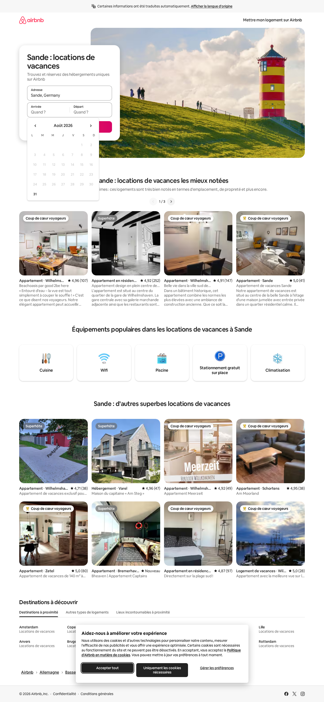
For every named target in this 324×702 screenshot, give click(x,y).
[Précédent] (153, 201)
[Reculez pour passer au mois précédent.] (35, 125)
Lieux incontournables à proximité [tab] (143, 612)
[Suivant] (171, 201)
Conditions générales (97, 694)
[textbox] (48, 112)
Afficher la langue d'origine (211, 6)
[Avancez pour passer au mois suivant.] (90, 125)
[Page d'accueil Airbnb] (31, 20)
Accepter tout (107, 668)
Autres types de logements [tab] (87, 612)
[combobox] (69, 95)
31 (35, 194)
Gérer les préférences (217, 668)
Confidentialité (64, 694)
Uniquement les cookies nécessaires (162, 670)
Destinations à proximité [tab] (38, 612)
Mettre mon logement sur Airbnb (272, 20)
